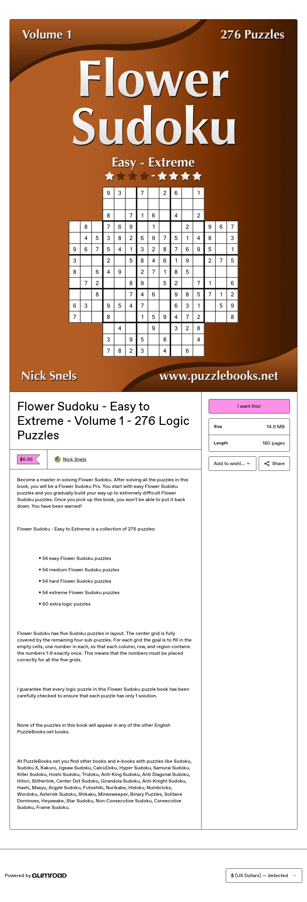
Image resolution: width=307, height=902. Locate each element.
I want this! (249, 406)
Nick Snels (74, 459)
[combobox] (232, 463)
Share (278, 463)
